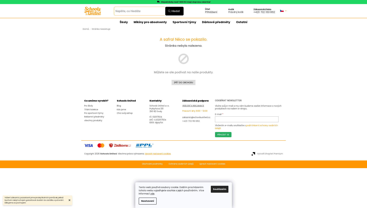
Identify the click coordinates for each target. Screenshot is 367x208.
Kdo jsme (121, 109)
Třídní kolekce (91, 109)
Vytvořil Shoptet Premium (270, 153)
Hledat (175, 11)
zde (152, 193)
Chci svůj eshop (125, 113)
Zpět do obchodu (183, 82)
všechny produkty (93, 120)
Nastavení (147, 201)
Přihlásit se (223, 134)
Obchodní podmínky (152, 163)
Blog (119, 105)
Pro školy (88, 105)
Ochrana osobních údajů (181, 163)
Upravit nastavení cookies (212, 163)
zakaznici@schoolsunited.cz (196, 117)
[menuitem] (124, 22)
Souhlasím (219, 189)
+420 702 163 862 (264, 12)
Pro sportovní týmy (93, 113)
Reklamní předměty (94, 116)
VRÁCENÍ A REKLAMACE (193, 105)
